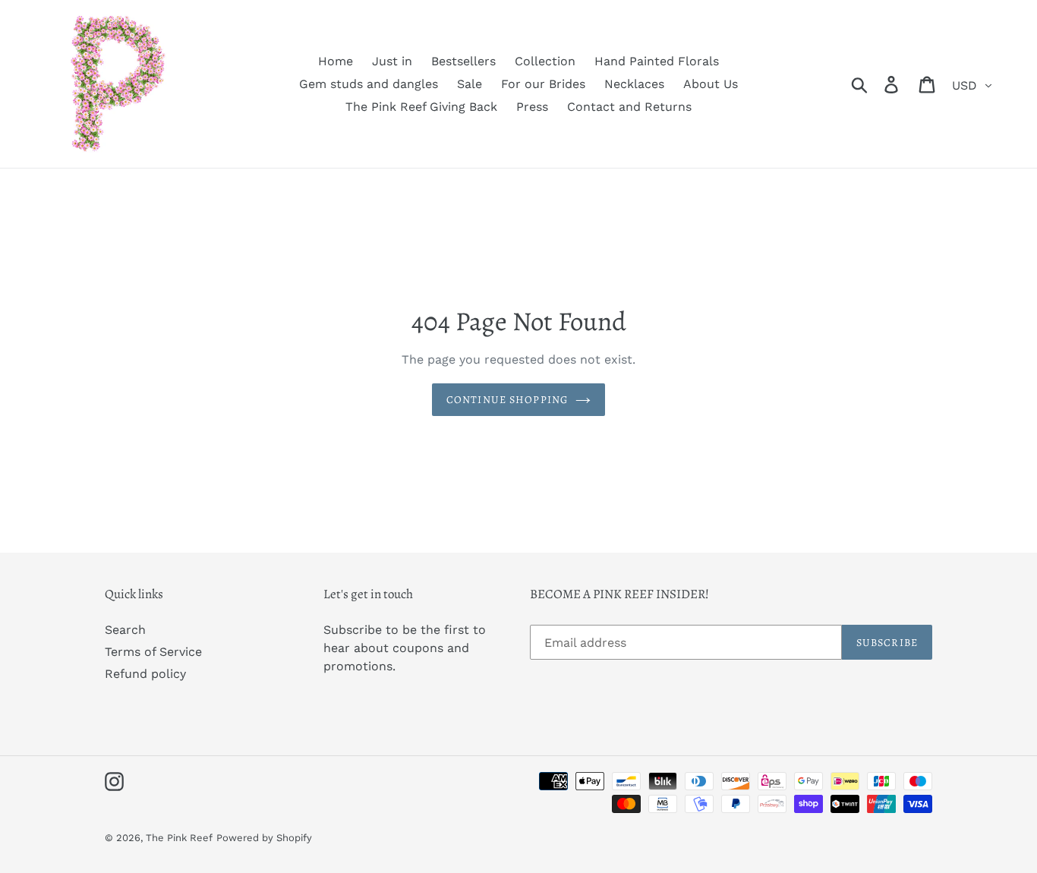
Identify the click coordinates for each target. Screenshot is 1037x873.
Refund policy (145, 674)
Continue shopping (507, 399)
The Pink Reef (179, 837)
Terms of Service (153, 652)
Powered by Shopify (264, 837)
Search (125, 629)
